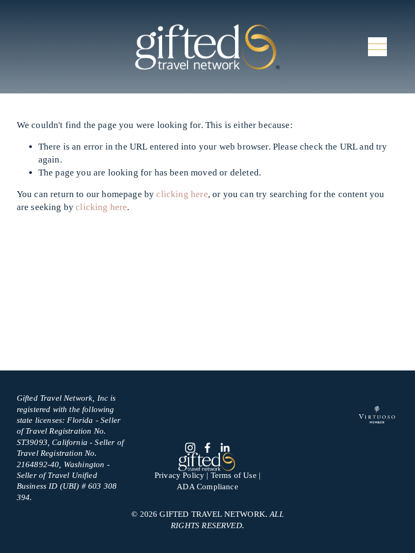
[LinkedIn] (224, 447)
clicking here (182, 194)
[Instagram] (190, 447)
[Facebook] (207, 447)
